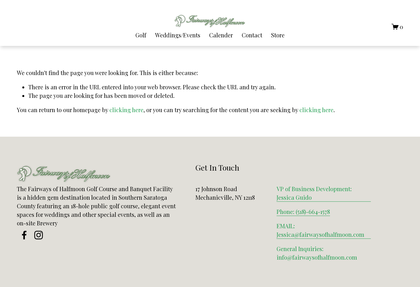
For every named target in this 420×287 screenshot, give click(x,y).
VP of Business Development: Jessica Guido (314, 193)
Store (278, 35)
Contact (252, 35)
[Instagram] (38, 235)
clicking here (126, 110)
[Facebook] (24, 235)
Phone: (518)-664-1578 (303, 211)
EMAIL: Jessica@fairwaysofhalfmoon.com (320, 230)
